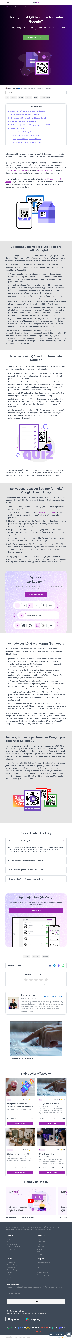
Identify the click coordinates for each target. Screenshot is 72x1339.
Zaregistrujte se (36, 910)
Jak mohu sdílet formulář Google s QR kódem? (27, 142)
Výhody (9, 1239)
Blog (12, 6)
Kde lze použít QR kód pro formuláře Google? (25, 114)
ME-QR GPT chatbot (13, 1247)
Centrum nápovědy (43, 1275)
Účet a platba (11, 1262)
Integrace (40, 1249)
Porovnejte (40, 1247)
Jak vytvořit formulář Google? (22, 132)
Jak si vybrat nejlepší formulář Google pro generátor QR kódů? (30, 125)
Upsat (36, 1301)
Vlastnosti (28, 97)
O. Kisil (42, 1118)
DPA (8, 1280)
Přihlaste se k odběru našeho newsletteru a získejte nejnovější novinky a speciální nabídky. (35, 1287)
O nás (39, 1239)
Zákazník (26, 956)
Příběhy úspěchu (45, 97)
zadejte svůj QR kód (47, 513)
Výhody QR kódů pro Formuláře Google (23, 121)
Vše (7, 97)
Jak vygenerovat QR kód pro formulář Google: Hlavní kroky (29, 118)
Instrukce (13, 97)
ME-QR (7, 6)
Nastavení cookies (12, 1275)
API (8, 1242)
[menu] (7, 2)
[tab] (36, 846)
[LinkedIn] (19, 88)
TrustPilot (40, 1252)
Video (35, 97)
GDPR (9, 1277)
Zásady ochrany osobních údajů (17, 1265)
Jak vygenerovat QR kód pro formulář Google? (27, 139)
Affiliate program (12, 1244)
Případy (21, 97)
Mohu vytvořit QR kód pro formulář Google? (26, 135)
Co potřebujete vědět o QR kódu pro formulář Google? (28, 111)
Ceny (38, 1244)
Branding (45, 956)
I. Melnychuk (12, 1118)
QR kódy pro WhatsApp (45, 170)
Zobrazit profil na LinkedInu (53, 996)
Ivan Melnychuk (13, 88)
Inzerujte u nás (11, 1249)
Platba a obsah (41, 1242)
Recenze (40, 1254)
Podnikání (36, 956)
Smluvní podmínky (12, 1267)
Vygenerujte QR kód (36, 37)
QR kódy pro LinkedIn (18, 170)
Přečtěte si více (20, 1123)
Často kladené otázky (17, 128)
